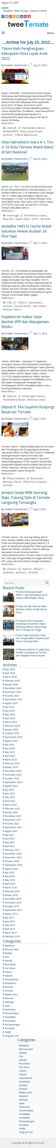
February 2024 (12, 725)
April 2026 (10, 673)
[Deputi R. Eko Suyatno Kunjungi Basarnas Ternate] (28, 433)
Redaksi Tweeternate (16, 65)
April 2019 (10, 928)
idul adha (39, 306)
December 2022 (13, 770)
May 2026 (10, 669)
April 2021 (10, 846)
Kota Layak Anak (31, 131)
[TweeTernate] (28, 23)
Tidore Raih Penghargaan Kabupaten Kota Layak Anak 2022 (24, 53)
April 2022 (10, 800)
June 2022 (10, 793)
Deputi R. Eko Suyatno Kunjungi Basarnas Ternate (27, 409)
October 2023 (12, 733)
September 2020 (13, 864)
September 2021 (13, 827)
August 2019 (11, 913)
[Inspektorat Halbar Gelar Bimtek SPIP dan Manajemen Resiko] (28, 348)
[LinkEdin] (22, 16)
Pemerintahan (16, 478)
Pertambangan (12, 1024)
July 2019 (9, 917)
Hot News (10, 968)
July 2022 (9, 789)
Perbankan (10, 1020)
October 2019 (12, 906)
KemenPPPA (10, 131)
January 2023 (11, 767)
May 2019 (10, 925)
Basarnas (37, 478)
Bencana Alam (12, 949)
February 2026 (12, 680)
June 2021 (10, 838)
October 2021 (12, 823)
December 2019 (13, 898)
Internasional (11, 979)
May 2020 (10, 879)
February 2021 (12, 849)
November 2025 (13, 691)
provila (7, 134)
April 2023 (10, 755)
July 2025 (9, 706)
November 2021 (13, 819)
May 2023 (10, 751)
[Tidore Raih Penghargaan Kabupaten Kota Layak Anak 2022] (28, 80)
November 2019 (13, 902)
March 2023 (11, 759)
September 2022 (13, 782)
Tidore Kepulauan (26, 134)
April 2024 (10, 718)
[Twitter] (7, 16)
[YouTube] (29, 16)
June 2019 (10, 921)
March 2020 (11, 887)
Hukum (12, 569)
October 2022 (12, 778)
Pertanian (9, 1028)
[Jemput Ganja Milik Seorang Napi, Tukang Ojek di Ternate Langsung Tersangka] (28, 524)
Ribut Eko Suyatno (35, 481)
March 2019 (11, 932)
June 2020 (10, 876)
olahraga (13, 215)
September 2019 (13, 909)
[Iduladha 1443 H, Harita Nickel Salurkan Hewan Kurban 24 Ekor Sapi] (28, 258)
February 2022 (12, 808)
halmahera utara (35, 215)
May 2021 (10, 842)
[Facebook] (3, 16)
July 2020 (9, 872)
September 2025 (13, 699)
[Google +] (10, 16)
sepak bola (22, 219)
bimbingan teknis (33, 396)
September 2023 (13, 736)
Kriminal (9, 986)
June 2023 (10, 748)
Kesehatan (10, 983)
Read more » (8, 123)
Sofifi (35, 219)
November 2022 (13, 774)
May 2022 (10, 797)
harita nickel (23, 306)
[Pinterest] (25, 16)
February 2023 (12, 763)
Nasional (9, 998)
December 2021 (13, 815)
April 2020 (10, 883)
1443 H (22, 302)
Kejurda (8, 219)
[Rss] (14, 16)
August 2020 (11, 868)
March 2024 (11, 721)
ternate (45, 219)
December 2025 (13, 688)
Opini (7, 1005)
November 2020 (13, 857)
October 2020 (12, 861)
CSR (9, 302)
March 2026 (11, 676)
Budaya (8, 953)
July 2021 (9, 834)
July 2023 (9, 744)
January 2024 (11, 729)
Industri (9, 975)
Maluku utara (11, 994)
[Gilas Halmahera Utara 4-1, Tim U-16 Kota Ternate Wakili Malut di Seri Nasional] (28, 173)
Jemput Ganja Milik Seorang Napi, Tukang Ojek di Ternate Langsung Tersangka (25, 497)
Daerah (12, 128)
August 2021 (11, 830)
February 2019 (12, 936)
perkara (21, 572)
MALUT (38, 569)
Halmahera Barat (33, 128)
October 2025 (12, 695)
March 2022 (11, 804)
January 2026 (11, 684)
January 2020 (11, 894)
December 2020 (13, 853)
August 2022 (11, 785)
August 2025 (11, 703)
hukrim (27, 569)
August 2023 (11, 740)
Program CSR (11, 1035)
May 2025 (10, 714)
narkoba (8, 572)
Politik (8, 1032)
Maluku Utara (12, 309)
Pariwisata (10, 1009)
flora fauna (10, 964)
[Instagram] (18, 16)
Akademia (9, 945)
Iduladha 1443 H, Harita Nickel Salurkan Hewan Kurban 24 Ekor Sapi (26, 231)
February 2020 (12, 891)
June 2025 (10, 710)
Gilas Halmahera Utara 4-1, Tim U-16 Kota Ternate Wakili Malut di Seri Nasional (27, 146)
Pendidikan (10, 1016)
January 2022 (11, 812)
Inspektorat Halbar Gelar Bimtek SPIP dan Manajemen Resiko (25, 321)
